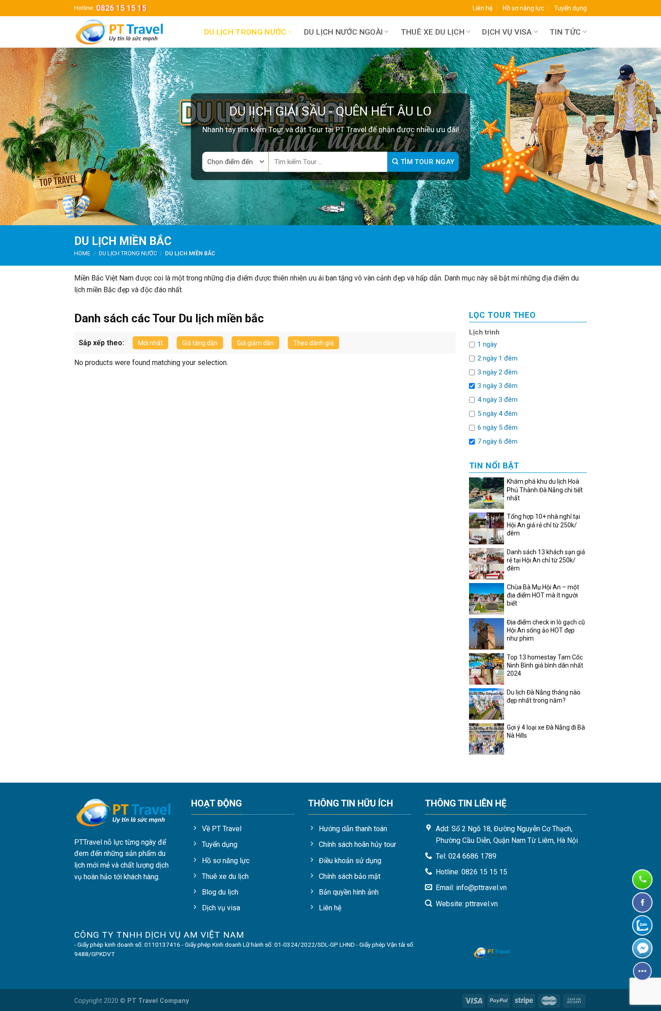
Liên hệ (482, 8)
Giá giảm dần (255, 343)
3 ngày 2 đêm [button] (498, 372)
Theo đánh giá (313, 343)
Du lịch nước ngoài (343, 31)
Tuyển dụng (570, 8)
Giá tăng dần (200, 343)
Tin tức (565, 31)
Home (82, 253)
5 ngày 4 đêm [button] (498, 414)
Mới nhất (150, 343)
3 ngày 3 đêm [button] (498, 386)
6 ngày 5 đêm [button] (498, 427)
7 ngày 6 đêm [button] (498, 441)
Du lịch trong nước (245, 31)
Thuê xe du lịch (432, 31)
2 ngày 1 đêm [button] (498, 358)
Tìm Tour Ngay (426, 162)
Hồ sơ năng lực (523, 8)
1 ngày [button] (487, 344)
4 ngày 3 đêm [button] (498, 400)
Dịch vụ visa (506, 31)
